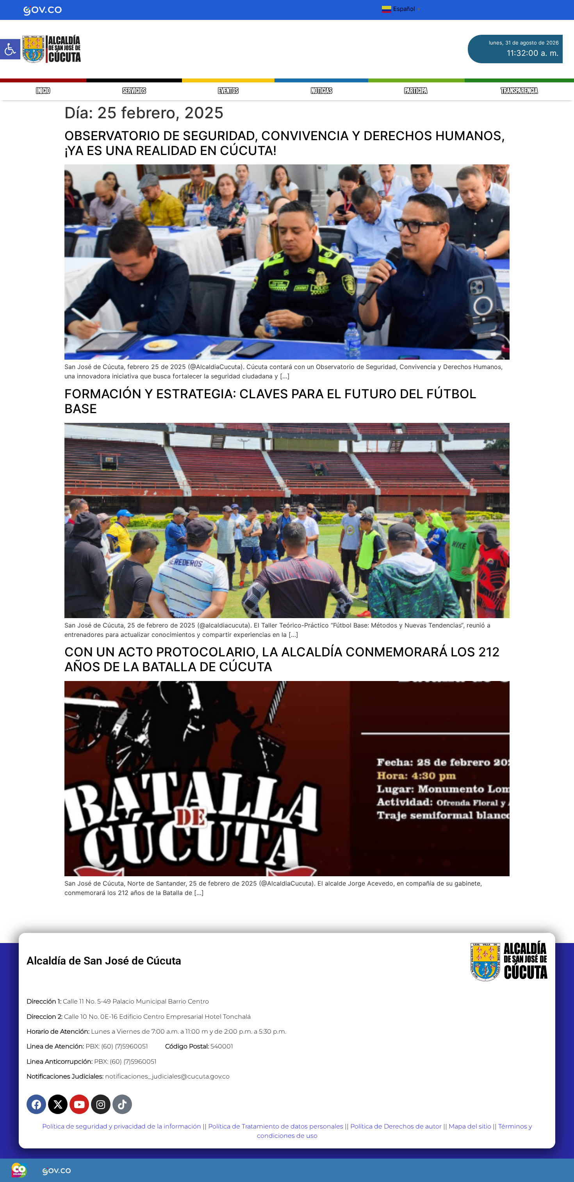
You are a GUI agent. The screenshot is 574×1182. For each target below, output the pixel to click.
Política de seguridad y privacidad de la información (121, 1126)
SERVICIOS (134, 91)
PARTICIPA (416, 91)
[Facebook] (36, 1104)
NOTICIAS (321, 91)
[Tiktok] (122, 1104)
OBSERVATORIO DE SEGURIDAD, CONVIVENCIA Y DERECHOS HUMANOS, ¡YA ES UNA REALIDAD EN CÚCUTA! (284, 143)
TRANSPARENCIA (519, 91)
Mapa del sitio (470, 1126)
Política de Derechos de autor (396, 1126)
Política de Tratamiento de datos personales (275, 1126)
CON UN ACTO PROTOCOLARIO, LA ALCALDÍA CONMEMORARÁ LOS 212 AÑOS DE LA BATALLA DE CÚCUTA (282, 659)
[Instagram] (101, 1104)
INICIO (43, 91)
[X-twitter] (58, 1104)
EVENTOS (228, 91)
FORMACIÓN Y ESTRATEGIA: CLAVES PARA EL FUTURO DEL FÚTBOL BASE (270, 401)
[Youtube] (79, 1104)
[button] (10, 49)
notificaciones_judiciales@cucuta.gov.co (167, 1076)
